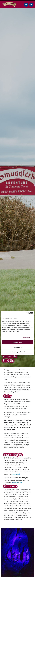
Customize (17, 347)
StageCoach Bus (17, 482)
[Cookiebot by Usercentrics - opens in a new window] (26, 313)
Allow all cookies (17, 342)
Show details (26, 337)
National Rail (16, 474)
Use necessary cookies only (17, 352)
